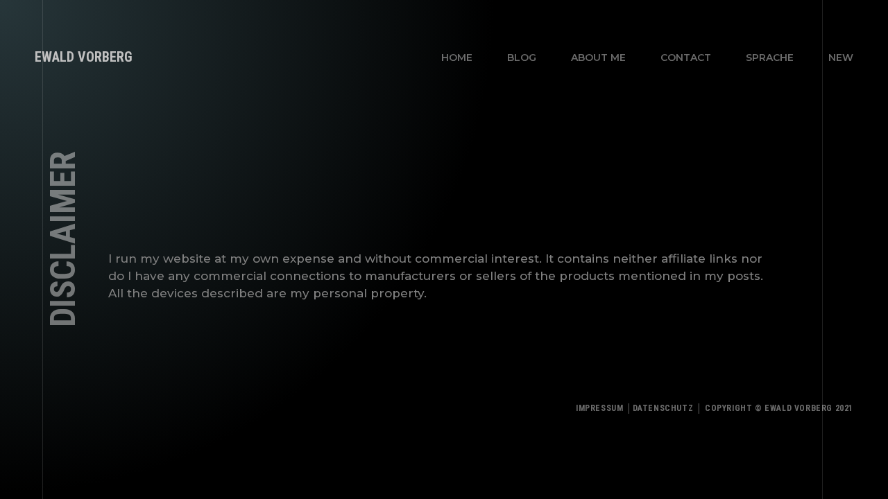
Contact (685, 57)
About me (598, 57)
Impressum (599, 408)
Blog (521, 57)
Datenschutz (663, 408)
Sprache (770, 57)
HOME (456, 57)
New (840, 57)
